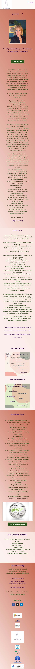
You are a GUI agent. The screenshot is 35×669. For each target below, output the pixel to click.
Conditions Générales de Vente (17, 594)
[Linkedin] (21, 604)
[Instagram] (17, 604)
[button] (17, 61)
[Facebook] (13, 604)
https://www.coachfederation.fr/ (18, 498)
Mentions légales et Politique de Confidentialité (17, 592)
